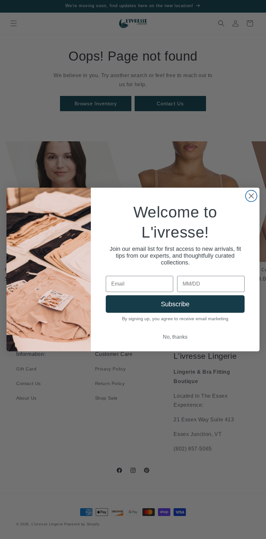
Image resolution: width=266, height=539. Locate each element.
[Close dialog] (251, 196)
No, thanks (175, 337)
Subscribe (175, 304)
